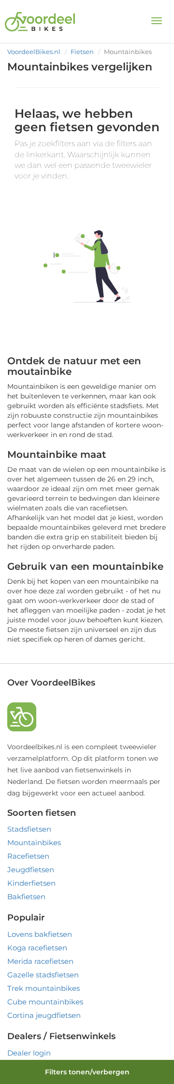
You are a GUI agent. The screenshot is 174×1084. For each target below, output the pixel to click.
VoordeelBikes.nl (33, 51)
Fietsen (82, 51)
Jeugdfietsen (30, 869)
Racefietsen (28, 856)
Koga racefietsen (37, 947)
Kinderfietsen (31, 883)
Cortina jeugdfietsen (44, 1015)
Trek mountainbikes (43, 988)
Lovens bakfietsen (39, 934)
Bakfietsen (26, 896)
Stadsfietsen (29, 829)
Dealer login (29, 1052)
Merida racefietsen (40, 961)
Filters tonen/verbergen (87, 1072)
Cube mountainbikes (45, 1001)
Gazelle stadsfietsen (43, 974)
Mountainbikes (34, 842)
